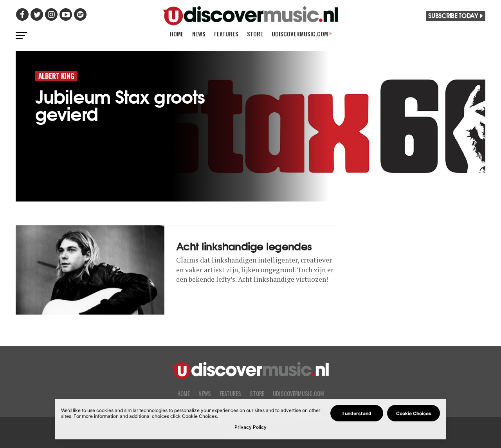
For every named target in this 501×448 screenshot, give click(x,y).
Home (177, 33)
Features (226, 33)
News (198, 33)
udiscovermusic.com (298, 393)
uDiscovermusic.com (302, 33)
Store (255, 33)
